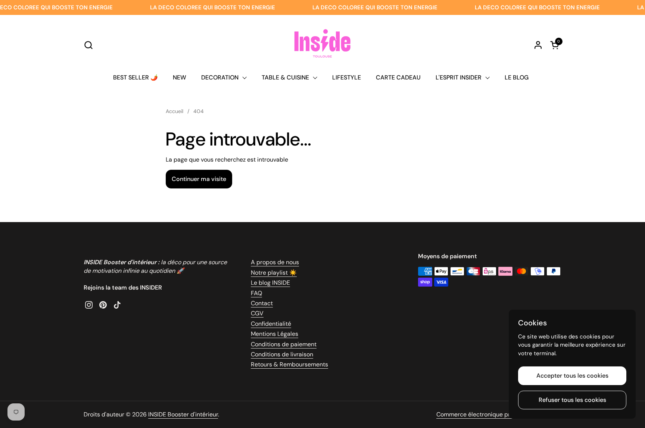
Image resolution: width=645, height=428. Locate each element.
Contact (262, 303)
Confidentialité (271, 324)
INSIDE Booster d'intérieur (183, 414)
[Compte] (538, 45)
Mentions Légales (274, 334)
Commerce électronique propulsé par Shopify (498, 414)
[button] (88, 45)
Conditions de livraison (282, 354)
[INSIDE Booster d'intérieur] (322, 44)
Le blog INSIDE (270, 283)
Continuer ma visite (199, 179)
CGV (257, 313)
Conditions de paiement (284, 344)
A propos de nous (275, 262)
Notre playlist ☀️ (274, 273)
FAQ (256, 293)
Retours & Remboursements (289, 364)
